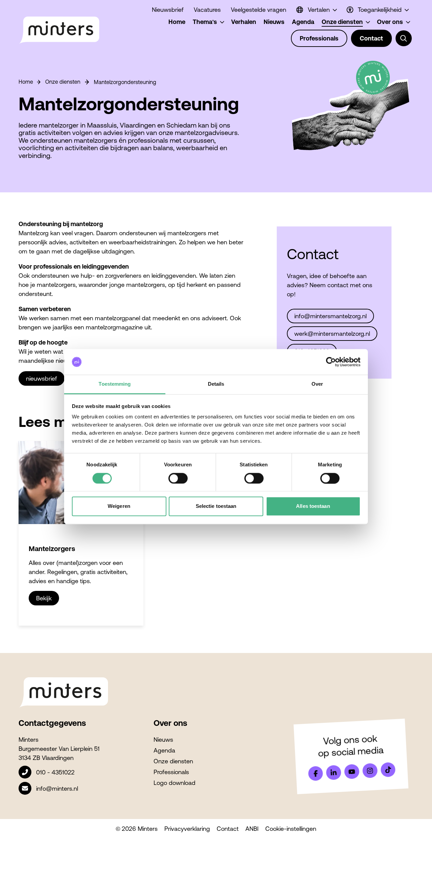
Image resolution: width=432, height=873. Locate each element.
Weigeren (119, 506)
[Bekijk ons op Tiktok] (388, 769)
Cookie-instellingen (290, 828)
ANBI (252, 828)
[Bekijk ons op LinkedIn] (334, 772)
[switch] (178, 478)
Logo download (174, 782)
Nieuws (163, 739)
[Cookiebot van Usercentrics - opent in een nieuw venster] (330, 362)
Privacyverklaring (187, 828)
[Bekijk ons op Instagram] (370, 771)
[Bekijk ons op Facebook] (315, 773)
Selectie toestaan (216, 506)
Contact (228, 828)
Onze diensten (62, 82)
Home (26, 82)
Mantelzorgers (52, 548)
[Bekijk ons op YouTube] (351, 771)
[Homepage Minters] (59, 30)
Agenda (164, 750)
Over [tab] (317, 384)
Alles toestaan (313, 506)
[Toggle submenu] (404, 38)
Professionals (171, 771)
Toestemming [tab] (115, 384)
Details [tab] (216, 384)
